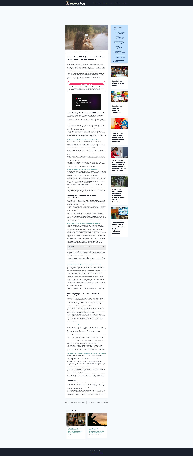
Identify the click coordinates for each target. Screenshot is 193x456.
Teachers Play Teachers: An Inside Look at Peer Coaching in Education (119, 137)
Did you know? (116, 29)
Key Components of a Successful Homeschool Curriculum (120, 35)
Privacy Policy (92, 452)
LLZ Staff (69, 61)
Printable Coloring (116, 79)
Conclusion (116, 61)
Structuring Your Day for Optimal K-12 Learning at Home (120, 38)
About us (99, 3)
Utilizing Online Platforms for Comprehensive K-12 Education (120, 45)
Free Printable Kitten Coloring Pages (118, 83)
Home (94, 3)
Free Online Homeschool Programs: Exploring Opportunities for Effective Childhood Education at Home (75, 431)
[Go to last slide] (68, 426)
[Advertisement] (96, 14)
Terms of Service (99, 452)
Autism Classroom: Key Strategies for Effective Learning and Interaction (75, 402)
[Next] (105, 426)
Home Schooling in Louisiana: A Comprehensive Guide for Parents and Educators (119, 166)
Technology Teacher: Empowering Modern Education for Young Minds (98, 402)
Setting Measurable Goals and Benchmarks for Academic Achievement (120, 59)
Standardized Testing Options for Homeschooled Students (120, 55)
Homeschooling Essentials (117, 160)
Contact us (124, 3)
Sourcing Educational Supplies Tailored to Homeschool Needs (119, 48)
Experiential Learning (116, 131)
